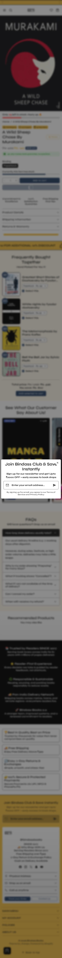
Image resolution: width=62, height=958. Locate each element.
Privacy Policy (37, 494)
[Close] (57, 463)
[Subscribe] (54, 485)
